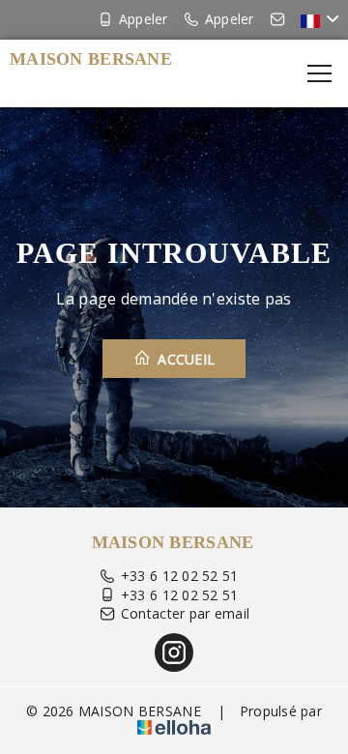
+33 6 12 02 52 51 (180, 575)
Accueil (184, 359)
